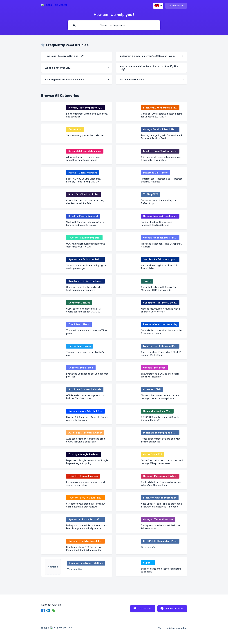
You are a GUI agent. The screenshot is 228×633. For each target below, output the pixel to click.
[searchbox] (114, 25)
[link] (76, 56)
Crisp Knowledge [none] (177, 628)
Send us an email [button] (174, 608)
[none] (54, 5)
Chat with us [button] (145, 608)
